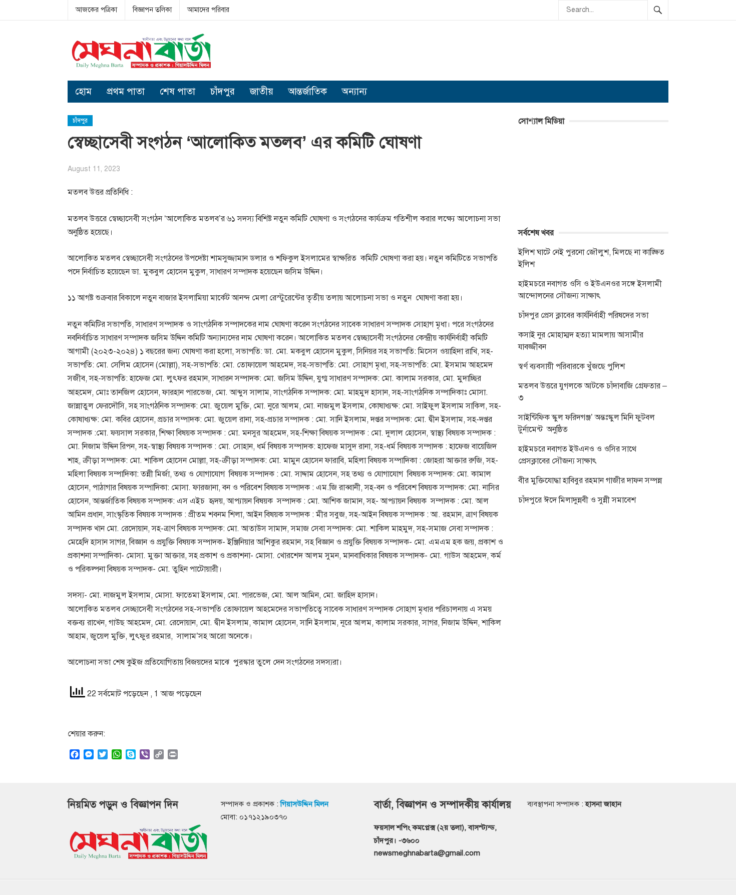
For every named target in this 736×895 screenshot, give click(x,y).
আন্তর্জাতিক (307, 91)
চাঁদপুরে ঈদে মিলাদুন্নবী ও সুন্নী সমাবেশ (577, 500)
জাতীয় (261, 91)
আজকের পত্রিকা (96, 10)
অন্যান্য (354, 91)
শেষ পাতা (177, 91)
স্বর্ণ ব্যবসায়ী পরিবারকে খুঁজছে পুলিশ (571, 366)
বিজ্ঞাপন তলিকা (152, 10)
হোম (83, 91)
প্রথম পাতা (126, 91)
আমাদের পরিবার (208, 10)
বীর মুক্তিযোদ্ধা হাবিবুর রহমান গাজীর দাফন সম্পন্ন (590, 481)
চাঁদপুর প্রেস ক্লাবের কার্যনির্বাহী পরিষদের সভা (583, 315)
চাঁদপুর (222, 91)
